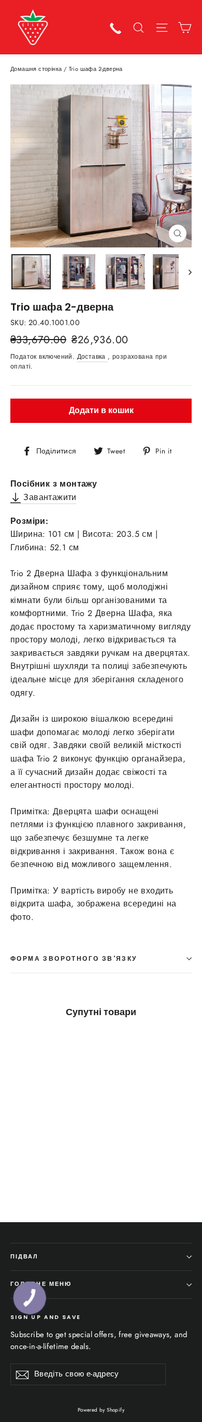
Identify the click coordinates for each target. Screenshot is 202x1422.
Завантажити (49, 497)
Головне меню (40, 1284)
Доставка (92, 356)
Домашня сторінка (36, 69)
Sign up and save (45, 1317)
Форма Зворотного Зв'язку (73, 958)
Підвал (24, 1256)
